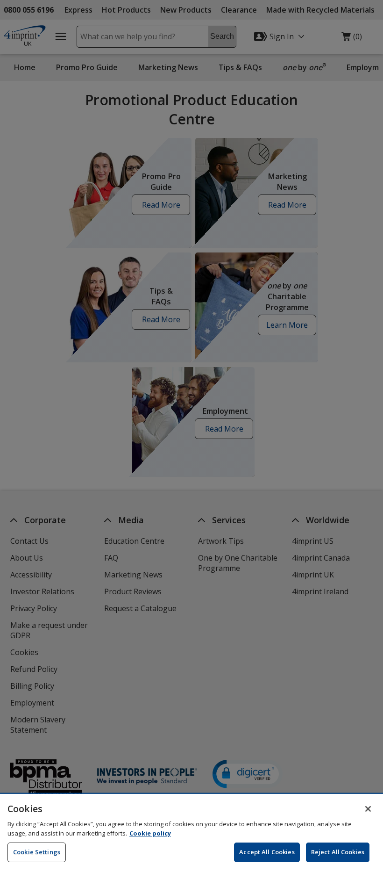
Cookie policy (150, 833)
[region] (191, 833)
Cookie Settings (36, 852)
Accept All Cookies (266, 852)
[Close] (368, 809)
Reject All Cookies (337, 852)
